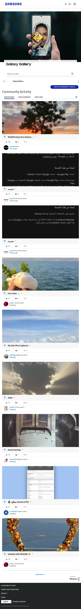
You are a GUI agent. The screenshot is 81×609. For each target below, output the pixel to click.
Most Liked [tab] (39, 97)
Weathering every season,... (20, 137)
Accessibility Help (8, 586)
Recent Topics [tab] (9, 97)
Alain (10, 397)
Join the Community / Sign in (64, 87)
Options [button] (74, 81)
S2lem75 (12, 407)
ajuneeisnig (13, 146)
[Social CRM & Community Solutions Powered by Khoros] (74, 578)
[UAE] (13, 4)
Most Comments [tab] (25, 97)
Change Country (19, 602)
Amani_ (12, 303)
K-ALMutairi (13, 511)
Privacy (4, 593)
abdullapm (12, 355)
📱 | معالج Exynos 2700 (18, 502)
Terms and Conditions (10, 589)
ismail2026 (13, 459)
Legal (3, 597)
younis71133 (13, 198)
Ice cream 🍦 (14, 293)
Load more (39, 574)
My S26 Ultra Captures (18, 345)
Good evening (14, 450)
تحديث (11, 189)
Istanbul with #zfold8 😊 (19, 554)
